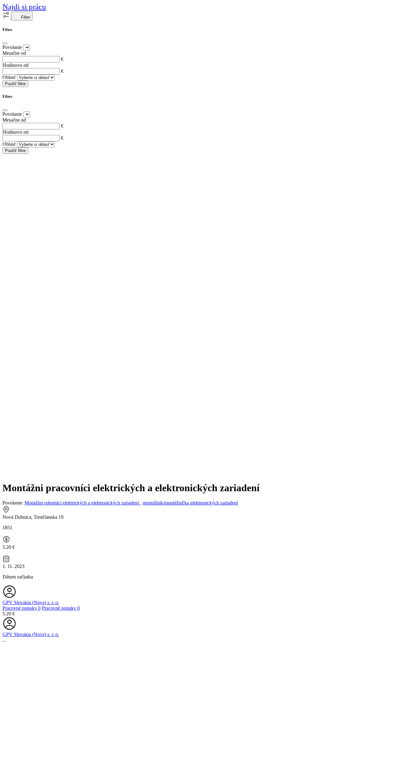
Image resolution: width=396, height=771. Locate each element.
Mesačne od (14, 53)
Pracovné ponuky (21, 608)
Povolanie (12, 47)
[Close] (4, 43)
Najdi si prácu (24, 6)
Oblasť (9, 77)
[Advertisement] (198, 431)
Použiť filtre (15, 83)
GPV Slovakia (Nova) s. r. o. (30, 602)
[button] (6, 16)
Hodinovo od (15, 65)
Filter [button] (25, 17)
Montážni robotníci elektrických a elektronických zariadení (82, 502)
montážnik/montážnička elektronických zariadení (190, 502)
